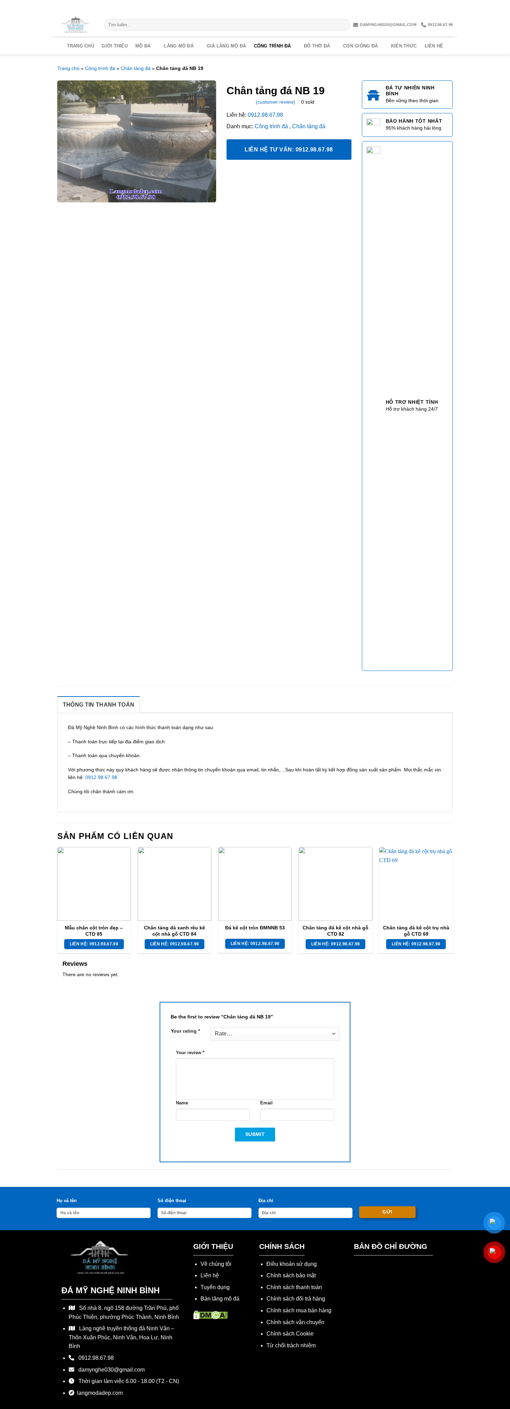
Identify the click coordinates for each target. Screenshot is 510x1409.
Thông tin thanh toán (98, 705)
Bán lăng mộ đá (220, 1299)
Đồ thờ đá (317, 46)
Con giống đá (360, 46)
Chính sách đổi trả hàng (295, 1299)
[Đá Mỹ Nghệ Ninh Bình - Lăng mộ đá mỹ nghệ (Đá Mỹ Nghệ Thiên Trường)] (75, 25)
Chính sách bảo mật (291, 1275)
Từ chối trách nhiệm (291, 1345)
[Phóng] (66, 194)
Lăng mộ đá (179, 46)
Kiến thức (404, 46)
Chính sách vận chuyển (295, 1322)
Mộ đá (143, 46)
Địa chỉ (265, 1200)
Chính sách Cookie (290, 1334)
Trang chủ (80, 46)
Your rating (185, 1031)
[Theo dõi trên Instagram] (402, 6)
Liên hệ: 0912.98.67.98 (94, 944)
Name (182, 1103)
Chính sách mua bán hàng (298, 1310)
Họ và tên (67, 1200)
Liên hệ (434, 46)
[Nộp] (343, 25)
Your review (190, 1052)
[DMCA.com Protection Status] (210, 1315)
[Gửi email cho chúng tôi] (425, 6)
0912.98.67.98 (440, 25)
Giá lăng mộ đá (226, 46)
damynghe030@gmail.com (388, 25)
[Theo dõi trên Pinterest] (436, 6)
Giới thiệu (115, 46)
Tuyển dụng (215, 1287)
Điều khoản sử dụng (291, 1264)
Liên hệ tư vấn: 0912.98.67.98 (289, 149)
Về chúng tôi (216, 1264)
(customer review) (276, 102)
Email (266, 1103)
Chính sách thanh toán (294, 1287)
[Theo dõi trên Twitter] (413, 6)
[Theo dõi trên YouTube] (448, 6)
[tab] (98, 704)
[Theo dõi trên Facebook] (390, 6)
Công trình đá (272, 46)
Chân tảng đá (136, 68)
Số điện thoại (172, 1200)
